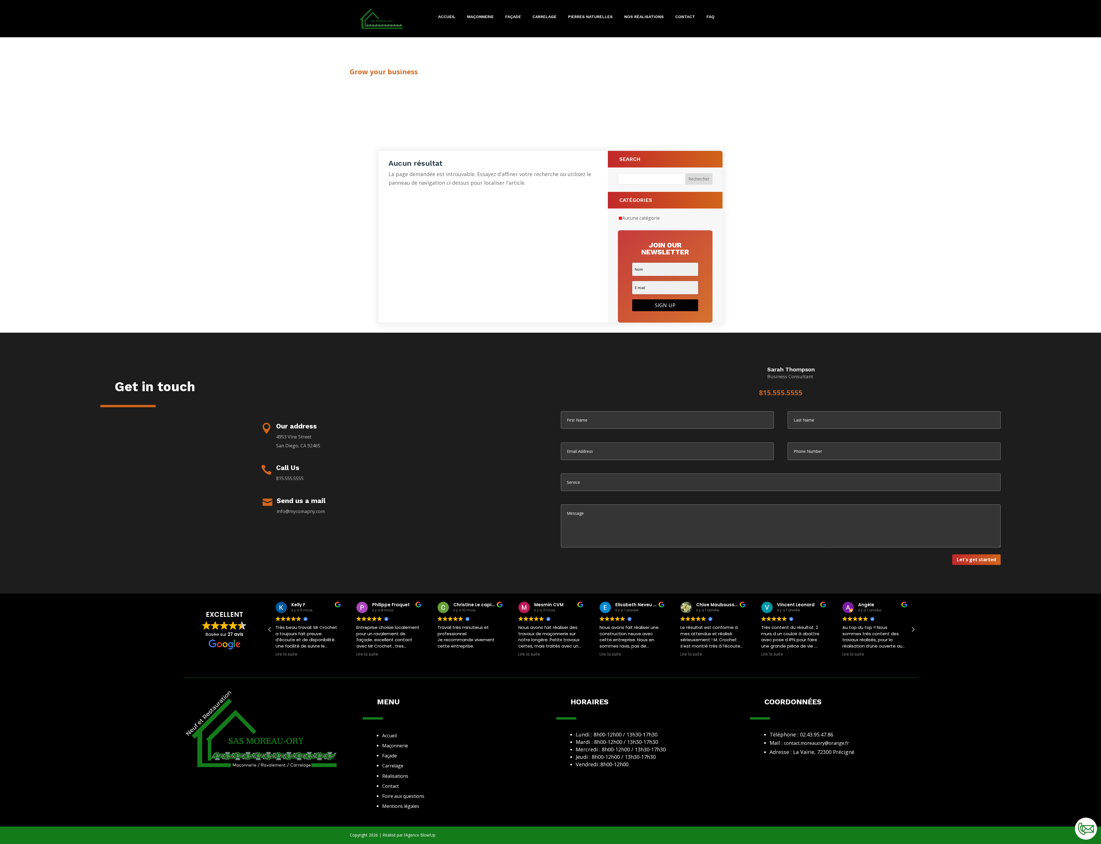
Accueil (447, 16)
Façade (513, 16)
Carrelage (544, 16)
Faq (710, 16)
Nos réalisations (644, 16)
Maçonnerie (480, 16)
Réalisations (395, 776)
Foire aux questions (403, 796)
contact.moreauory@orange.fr (816, 743)
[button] (913, 629)
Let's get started (976, 559)
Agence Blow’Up (420, 835)
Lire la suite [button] (286, 654)
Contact (685, 16)
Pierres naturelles (590, 16)
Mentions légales (400, 806)
